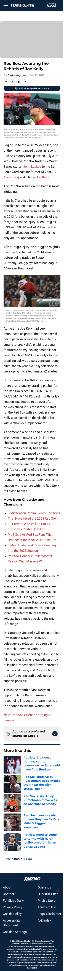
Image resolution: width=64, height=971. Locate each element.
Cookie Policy (12, 914)
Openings (44, 887)
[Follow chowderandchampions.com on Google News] (55, 733)
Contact (8, 894)
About (7, 887)
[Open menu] (6, 5)
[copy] (25, 81)
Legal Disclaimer (49, 914)
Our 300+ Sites (48, 894)
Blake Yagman (17, 75)
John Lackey (32, 166)
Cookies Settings (15, 932)
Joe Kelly (42, 177)
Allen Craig (11, 177)
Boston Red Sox (23, 858)
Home (7, 858)
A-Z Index (44, 920)
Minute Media (23, 941)
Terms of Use (47, 907)
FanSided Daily (13, 900)
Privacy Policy (12, 907)
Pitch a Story (46, 900)
